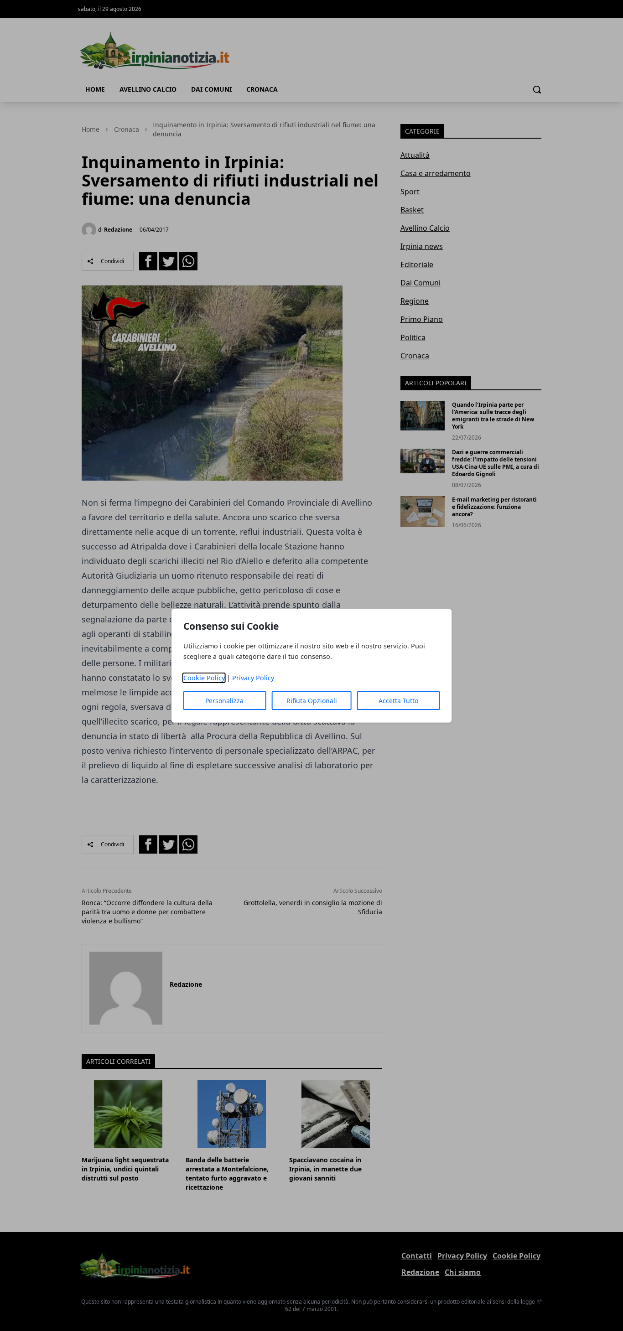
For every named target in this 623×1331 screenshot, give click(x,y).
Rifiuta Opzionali (311, 700)
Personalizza (224, 700)
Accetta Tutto (398, 700)
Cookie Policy (204, 677)
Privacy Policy (253, 677)
